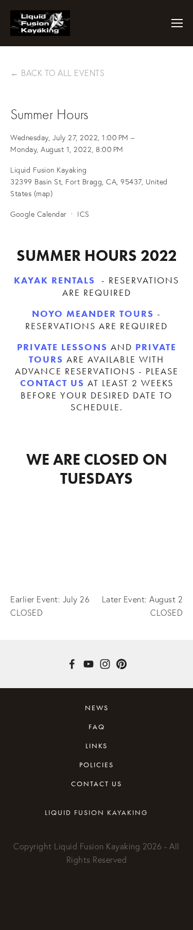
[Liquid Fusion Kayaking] (88, 664)
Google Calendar (38, 214)
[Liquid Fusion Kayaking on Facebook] (72, 664)
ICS (83, 214)
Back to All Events (62, 73)
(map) (43, 193)
